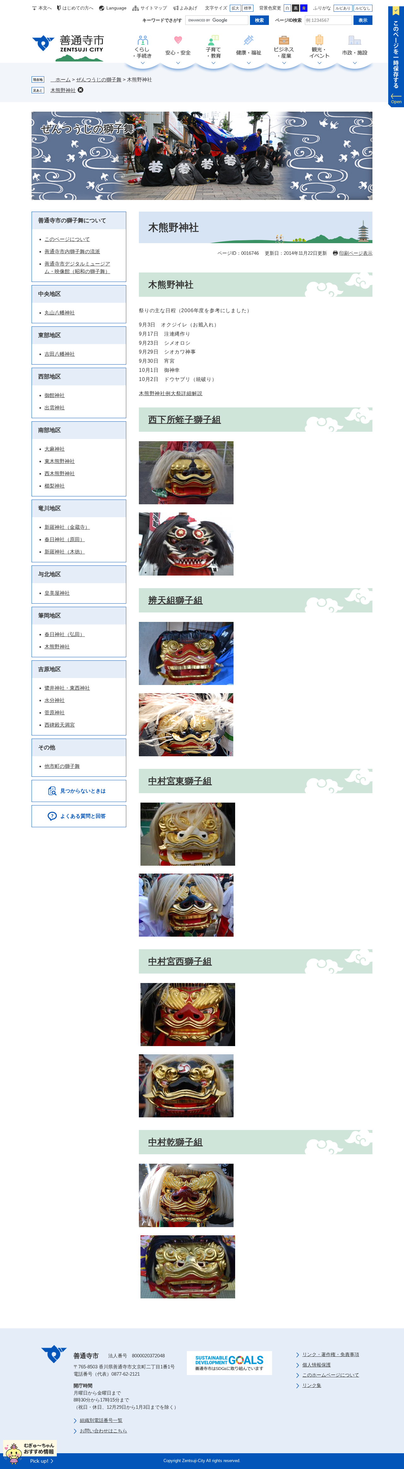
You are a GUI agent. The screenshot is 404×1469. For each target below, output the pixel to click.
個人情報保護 (316, 1364)
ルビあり (343, 8)
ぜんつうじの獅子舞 (99, 79)
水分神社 (55, 700)
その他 (46, 747)
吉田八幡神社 (60, 354)
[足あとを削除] (80, 90)
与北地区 (49, 574)
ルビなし (363, 8)
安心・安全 (178, 47)
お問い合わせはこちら (103, 1430)
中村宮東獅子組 (180, 781)
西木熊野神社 (60, 473)
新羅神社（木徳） (65, 551)
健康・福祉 (248, 47)
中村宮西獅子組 (180, 961)
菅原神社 (55, 712)
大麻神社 (55, 449)
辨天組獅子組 (175, 600)
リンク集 (311, 1385)
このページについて (67, 239)
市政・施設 (354, 47)
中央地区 (49, 294)
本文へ (45, 7)
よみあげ (188, 7)
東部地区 (49, 335)
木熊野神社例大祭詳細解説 (171, 393)
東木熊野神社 (60, 461)
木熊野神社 (63, 90)
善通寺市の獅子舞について (72, 220)
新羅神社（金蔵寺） (67, 527)
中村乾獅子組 (175, 1142)
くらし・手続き (142, 47)
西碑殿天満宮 (60, 725)
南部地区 (49, 430)
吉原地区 (49, 669)
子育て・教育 (213, 47)
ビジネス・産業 (284, 47)
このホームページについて (330, 1375)
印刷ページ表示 (355, 253)
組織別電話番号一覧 (101, 1420)
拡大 (235, 8)
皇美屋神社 (57, 593)
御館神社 (55, 395)
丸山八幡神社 (60, 312)
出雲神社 (55, 407)
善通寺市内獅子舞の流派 (72, 251)
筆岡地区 (49, 615)
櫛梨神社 (55, 486)
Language (116, 7)
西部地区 (49, 376)
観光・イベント (319, 47)
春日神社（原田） (65, 539)
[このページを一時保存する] (396, 55)
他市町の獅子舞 (62, 766)
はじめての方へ (77, 7)
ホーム (60, 79)
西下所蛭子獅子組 (184, 419)
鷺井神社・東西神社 (67, 688)
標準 (248, 8)
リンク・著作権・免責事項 (330, 1354)
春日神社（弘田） (65, 634)
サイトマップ (153, 7)
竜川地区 (49, 508)
